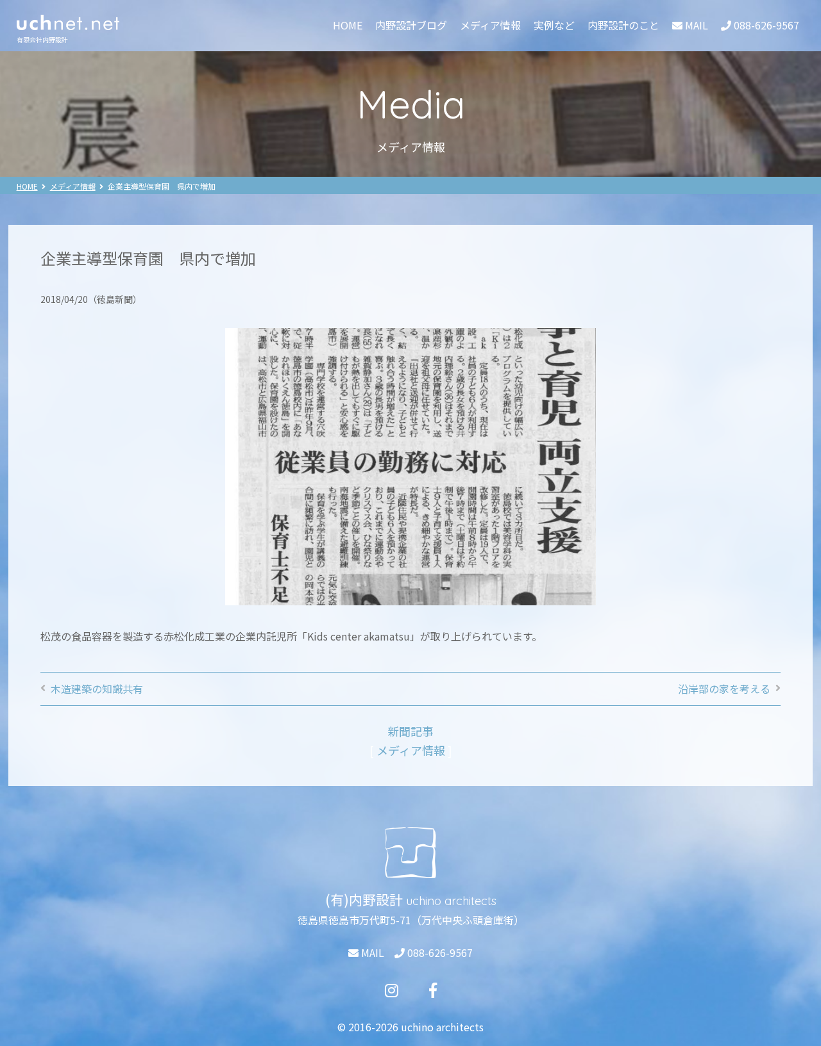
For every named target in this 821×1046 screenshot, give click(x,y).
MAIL (371, 952)
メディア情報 (490, 25)
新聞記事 (410, 731)
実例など (554, 25)
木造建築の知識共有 (97, 688)
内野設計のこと (623, 25)
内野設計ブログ (411, 25)
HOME (347, 25)
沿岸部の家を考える (724, 688)
